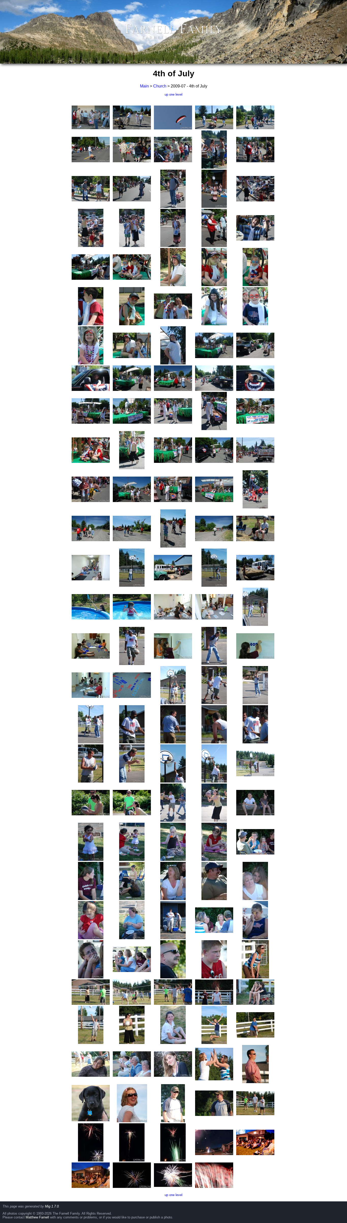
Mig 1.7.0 (52, 1206)
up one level (173, 94)
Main (144, 86)
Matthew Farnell (37, 1217)
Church (159, 86)
